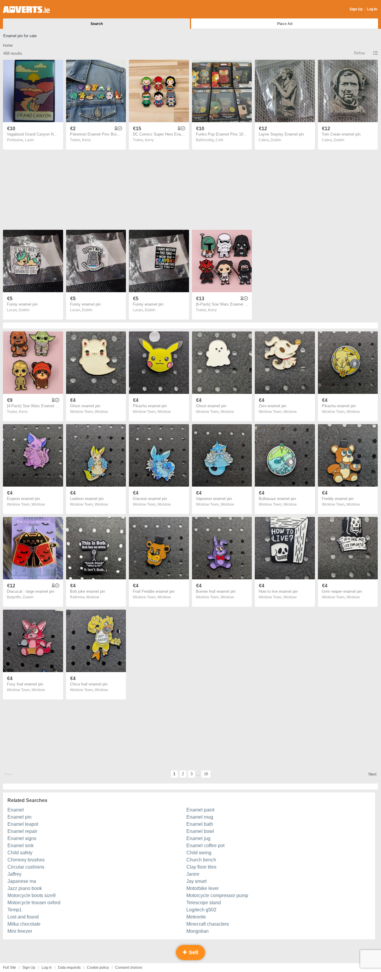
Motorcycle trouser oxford (33, 902)
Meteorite (196, 916)
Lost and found (23, 916)
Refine (359, 53)
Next (372, 774)
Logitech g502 (201, 909)
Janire (192, 874)
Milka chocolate (23, 924)
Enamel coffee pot (205, 845)
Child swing (198, 852)
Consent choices (128, 967)
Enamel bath (199, 824)
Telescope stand (203, 902)
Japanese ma (21, 881)
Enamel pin (19, 817)
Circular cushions (25, 866)
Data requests (69, 967)
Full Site (9, 967)
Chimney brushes (26, 859)
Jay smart (196, 881)
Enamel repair (22, 831)
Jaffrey (14, 874)
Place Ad (284, 24)
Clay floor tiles (201, 866)
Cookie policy (98, 967)
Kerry (86, 140)
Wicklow (101, 412)
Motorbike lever (202, 888)
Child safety (19, 852)
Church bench (201, 859)
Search (96, 24)
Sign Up (356, 9)
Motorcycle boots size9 (31, 895)
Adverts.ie (26, 9)
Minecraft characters (207, 924)
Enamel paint (200, 809)
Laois (29, 140)
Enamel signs (21, 838)
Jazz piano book (24, 888)
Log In (372, 9)
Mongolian (197, 931)
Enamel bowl (200, 831)
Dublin (276, 140)
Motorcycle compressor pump (217, 895)
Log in (47, 967)
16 (206, 774)
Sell (192, 952)
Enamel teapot (22, 824)
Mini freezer (19, 931)
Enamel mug (199, 817)
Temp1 (14, 909)
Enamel (15, 809)
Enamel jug (198, 838)
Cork (219, 140)
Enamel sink (20, 845)
